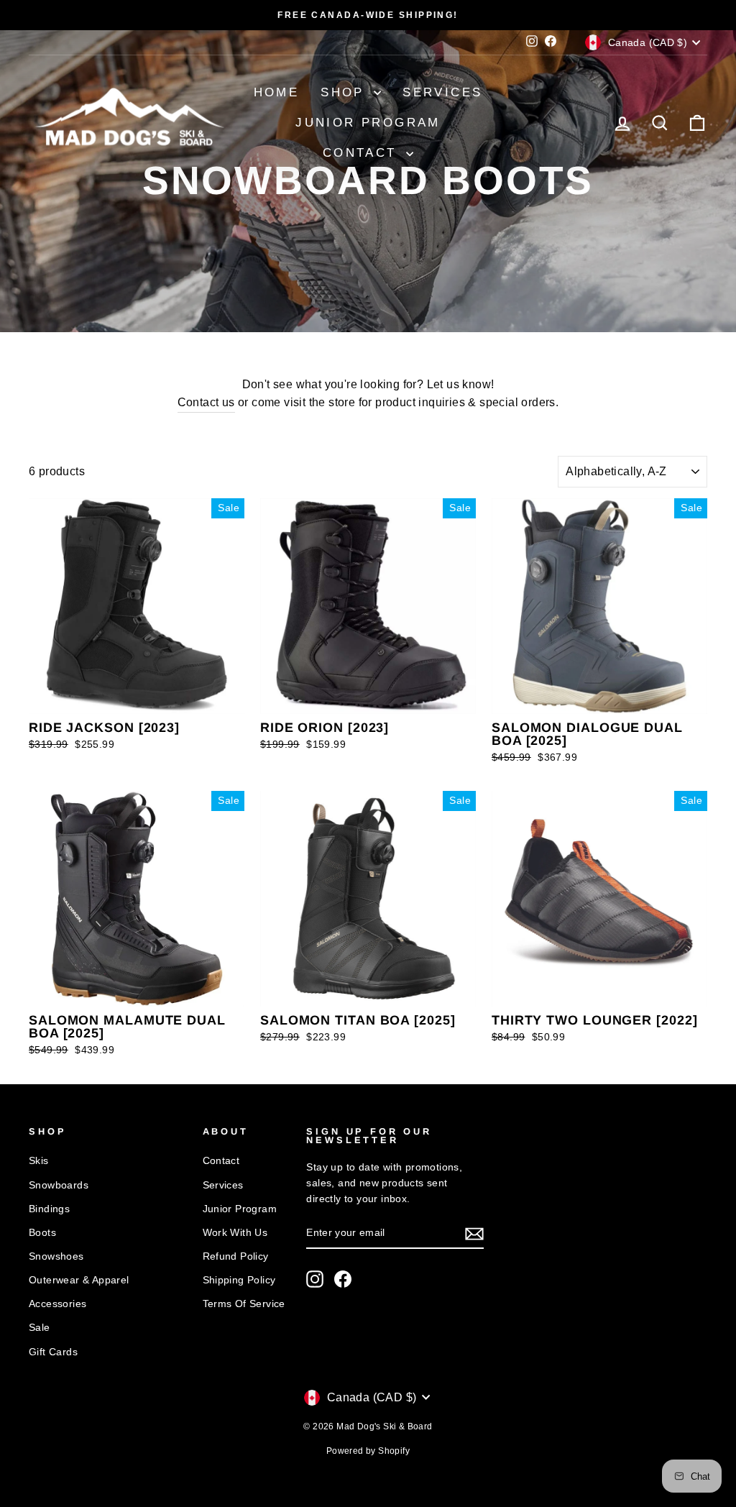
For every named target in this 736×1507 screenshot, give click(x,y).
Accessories (57, 1303)
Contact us (206, 402)
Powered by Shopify (368, 1451)
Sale (39, 1327)
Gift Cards (53, 1352)
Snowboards (58, 1185)
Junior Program (368, 122)
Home (277, 92)
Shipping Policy (239, 1280)
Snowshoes (56, 1256)
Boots (42, 1232)
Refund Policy (236, 1256)
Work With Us (235, 1232)
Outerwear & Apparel (79, 1280)
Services (442, 92)
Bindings (49, 1209)
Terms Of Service (244, 1303)
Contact (362, 153)
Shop (345, 92)
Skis (39, 1160)
